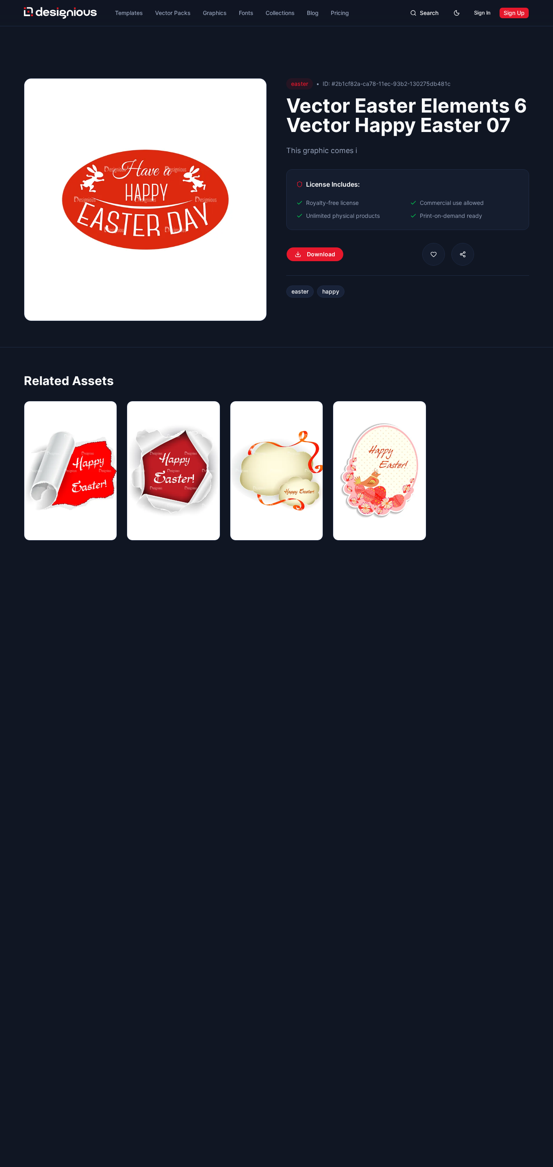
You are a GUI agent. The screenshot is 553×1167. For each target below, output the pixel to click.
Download (321, 254)
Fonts (246, 12)
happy (330, 291)
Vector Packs (173, 12)
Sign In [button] (482, 13)
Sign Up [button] (514, 12)
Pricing (340, 12)
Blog (313, 12)
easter (299, 291)
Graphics (215, 12)
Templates (129, 12)
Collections (280, 12)
